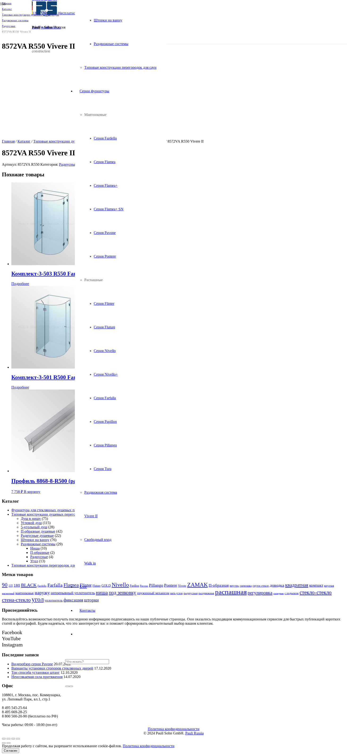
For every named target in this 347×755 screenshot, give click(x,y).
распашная (231, 592)
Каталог (23, 141)
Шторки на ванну (35, 540)
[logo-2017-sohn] (44, 15)
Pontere (170, 585)
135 (10, 585)
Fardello (42, 586)
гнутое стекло (261, 585)
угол (38, 599)
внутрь (234, 585)
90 (5, 585)
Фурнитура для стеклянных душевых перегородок (52, 510)
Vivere (182, 585)
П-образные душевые (38, 531)
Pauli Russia (194, 733)
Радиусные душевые (37, 536)
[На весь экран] (13, 738)
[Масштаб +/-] (18, 738)
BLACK (29, 585)
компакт (316, 585)
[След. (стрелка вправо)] (8, 743)
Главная (8, 141)
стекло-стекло (316, 592)
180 (17, 585)
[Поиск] (67, 686)
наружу (42, 592)
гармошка (246, 585)
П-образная (219, 585)
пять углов (176, 593)
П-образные (39, 553)
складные (278, 593)
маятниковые (24, 593)
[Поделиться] (8, 738)
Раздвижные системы (38, 544)
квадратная (296, 585)
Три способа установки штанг (35, 672)
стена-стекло (16, 600)
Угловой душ (31, 523)
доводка (277, 585)
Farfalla (55, 585)
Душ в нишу (31, 519)
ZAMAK (197, 585)
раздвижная (206, 593)
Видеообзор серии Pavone (32, 664)
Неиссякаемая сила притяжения (37, 677)
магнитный (8, 593)
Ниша (35, 548)
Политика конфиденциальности (173, 729)
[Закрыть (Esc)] (4, 738)
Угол (34, 561)
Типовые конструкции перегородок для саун (47, 565)
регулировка (260, 592)
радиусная (191, 593)
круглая (329, 585)
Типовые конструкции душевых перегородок (48, 514)
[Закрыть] (71, 686)
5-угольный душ (34, 527)
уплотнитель (54, 600)
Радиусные (39, 557)
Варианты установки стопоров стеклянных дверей (52, 668)
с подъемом (292, 593)
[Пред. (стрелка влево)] (4, 743)
